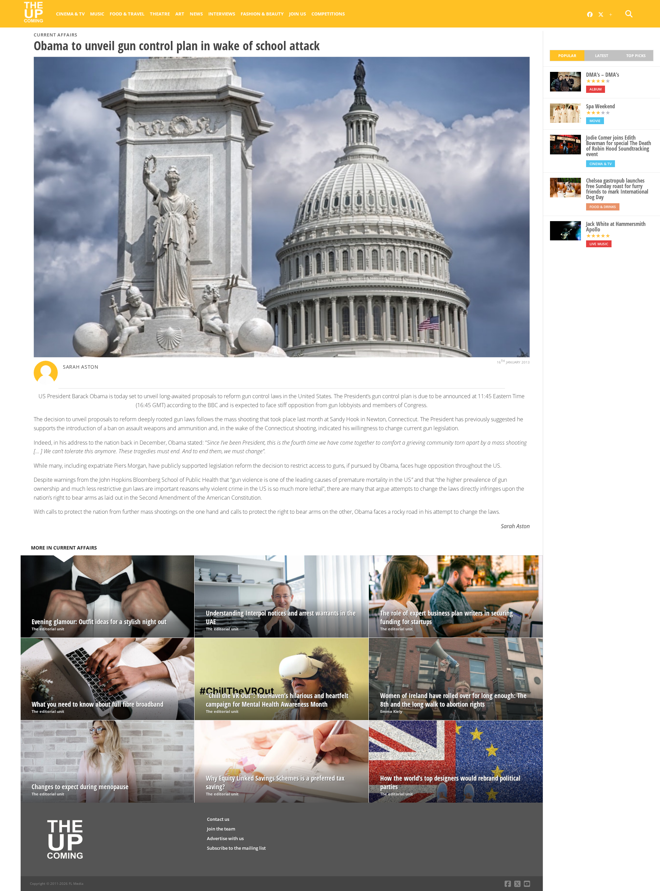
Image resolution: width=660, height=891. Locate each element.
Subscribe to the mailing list (236, 848)
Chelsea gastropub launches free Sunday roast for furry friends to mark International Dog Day (617, 189)
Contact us (218, 819)
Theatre (160, 14)
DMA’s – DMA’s (602, 74)
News (196, 14)
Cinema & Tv (70, 14)
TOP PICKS (636, 55)
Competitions (328, 14)
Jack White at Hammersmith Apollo (616, 226)
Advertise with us (225, 838)
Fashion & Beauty (262, 14)
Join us (297, 14)
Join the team (221, 829)
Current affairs (55, 35)
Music (97, 14)
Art (179, 14)
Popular (567, 55)
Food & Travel (127, 14)
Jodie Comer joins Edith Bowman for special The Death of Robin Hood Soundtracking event (618, 146)
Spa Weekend (600, 106)
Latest (601, 55)
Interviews (221, 14)
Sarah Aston (81, 366)
